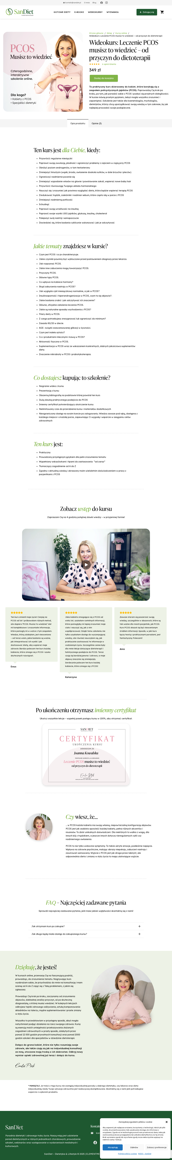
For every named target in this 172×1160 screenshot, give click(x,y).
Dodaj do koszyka (104, 78)
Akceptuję (113, 1147)
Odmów (134, 1147)
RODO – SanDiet (144, 1154)
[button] (166, 1122)
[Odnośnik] (20, 12)
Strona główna (96, 33)
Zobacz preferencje (156, 1147)
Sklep (109, 33)
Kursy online (121, 33)
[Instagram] (106, 2)
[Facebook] (101, 2)
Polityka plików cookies (127, 1154)
